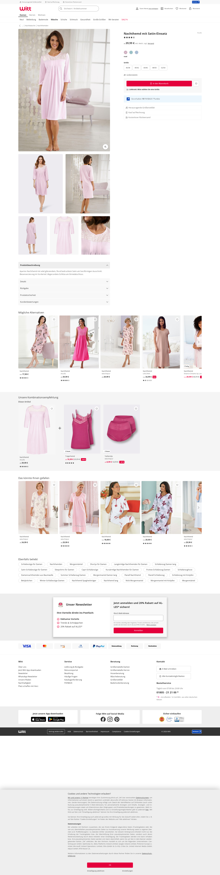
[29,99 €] (120, 341)
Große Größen (99, 19)
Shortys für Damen (98, 564)
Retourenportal (71, 670)
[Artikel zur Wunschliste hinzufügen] (196, 83)
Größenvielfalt (116, 679)
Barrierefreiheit (92, 731)
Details (23, 281)
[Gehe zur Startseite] (25, 8)
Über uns (22, 667)
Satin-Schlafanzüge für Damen (34, 569)
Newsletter (23, 673)
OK (110, 865)
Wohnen (41, 15)
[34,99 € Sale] (161, 341)
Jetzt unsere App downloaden (48, 713)
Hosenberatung (117, 673)
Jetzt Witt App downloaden (29, 670)
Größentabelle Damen (120, 667)
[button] (19, 25)
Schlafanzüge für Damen (31, 564)
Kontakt (161, 661)
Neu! (22, 19)
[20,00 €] (161, 507)
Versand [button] (151, 43)
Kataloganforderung (73, 679)
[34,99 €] (38, 507)
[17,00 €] (38, 341)
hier (147, 810)
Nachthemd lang (111, 580)
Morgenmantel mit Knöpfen (163, 580)
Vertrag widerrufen (56, 731)
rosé (125, 56)
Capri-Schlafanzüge (90, 569)
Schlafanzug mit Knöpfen (183, 575)
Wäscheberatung (117, 676)
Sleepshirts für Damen (64, 569)
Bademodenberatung (119, 683)
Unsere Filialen (24, 679)
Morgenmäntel (76, 564)
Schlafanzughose (185, 569)
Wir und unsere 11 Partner (78, 798)
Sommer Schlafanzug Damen (73, 575)
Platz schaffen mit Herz (28, 686)
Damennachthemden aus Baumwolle (37, 575)
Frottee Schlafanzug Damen (158, 569)
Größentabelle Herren (120, 670)
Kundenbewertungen (29, 302)
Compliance (116, 731)
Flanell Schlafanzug (156, 575)
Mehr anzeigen (151, 625)
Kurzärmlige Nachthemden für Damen (122, 569)
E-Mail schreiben (167, 669)
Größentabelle (132, 75)
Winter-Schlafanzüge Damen (52, 580)
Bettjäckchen (26, 580)
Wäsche (54, 19)
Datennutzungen (142, 798)
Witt (20, 661)
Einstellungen (127, 871)
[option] (125, 52)
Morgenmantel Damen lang (105, 575)
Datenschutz (78, 731)
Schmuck (74, 19)
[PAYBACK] (196, 2)
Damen (23, 15)
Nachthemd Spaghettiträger (84, 580)
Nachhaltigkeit (24, 683)
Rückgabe (24, 288)
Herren (32, 15)
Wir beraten (114, 19)
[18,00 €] (120, 507)
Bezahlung (68, 673)
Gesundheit (85, 19)
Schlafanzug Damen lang (165, 564)
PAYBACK (68, 683)
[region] (110, 832)
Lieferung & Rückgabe (73, 667)
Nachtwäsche (30, 25)
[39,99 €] (79, 341)
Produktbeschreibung (30, 265)
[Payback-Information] (197, 731)
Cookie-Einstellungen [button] (132, 731)
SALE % (125, 19)
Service (68, 661)
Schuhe (64, 19)
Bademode (43, 19)
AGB (69, 731)
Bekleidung (31, 19)
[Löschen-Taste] (96, 8)
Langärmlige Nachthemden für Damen (130, 564)
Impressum (105, 731)
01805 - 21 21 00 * (168, 692)
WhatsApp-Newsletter (27, 676)
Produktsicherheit (28, 295)
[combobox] (83, 8)
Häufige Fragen (70, 676)
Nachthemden (42, 25)
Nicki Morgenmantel (134, 580)
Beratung (115, 661)
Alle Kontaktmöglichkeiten (173, 676)
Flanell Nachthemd (133, 575)
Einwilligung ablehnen (95, 871)
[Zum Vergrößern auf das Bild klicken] (105, 147)
